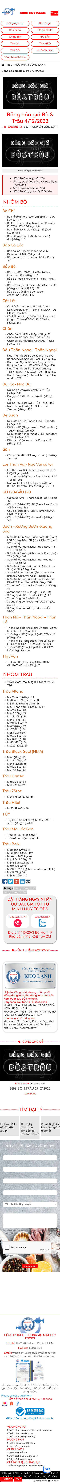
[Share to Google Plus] (16, 881)
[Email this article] (28, 881)
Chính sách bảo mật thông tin (23, 1456)
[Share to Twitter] (10, 881)
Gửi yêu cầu (30, 1266)
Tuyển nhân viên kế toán (20, 1433)
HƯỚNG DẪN (15, 1439)
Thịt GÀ (15, 43)
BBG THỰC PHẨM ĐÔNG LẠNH (26, 65)
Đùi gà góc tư (15, 23)
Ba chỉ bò (15, 30)
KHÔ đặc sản (45, 50)
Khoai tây (15, 37)
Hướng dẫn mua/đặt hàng (21, 1443)
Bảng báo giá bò (25, 888)
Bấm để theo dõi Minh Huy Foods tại (30, 1399)
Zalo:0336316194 (42, 917)
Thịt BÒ (15, 50)
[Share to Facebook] (5, 881)
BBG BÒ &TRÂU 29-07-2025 (30, 1088)
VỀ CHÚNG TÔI (16, 1426)
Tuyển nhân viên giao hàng (21, 1436)
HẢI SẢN (45, 37)
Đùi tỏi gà (45, 23)
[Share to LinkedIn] (22, 881)
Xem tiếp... (30, 1093)
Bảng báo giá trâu (15, 892)
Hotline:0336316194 (18, 917)
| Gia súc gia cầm (40, 1473)
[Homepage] (3, 65)
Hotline (6, 1479)
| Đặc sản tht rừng (32, 1476)
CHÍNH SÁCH (15, 1449)
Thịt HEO (45, 43)
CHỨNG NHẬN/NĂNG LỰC (23, 1462)
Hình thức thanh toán (19, 1446)
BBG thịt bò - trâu (37, 1084)
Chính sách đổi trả (17, 1453)
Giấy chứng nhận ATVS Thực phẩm (25, 1466)
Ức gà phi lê (45, 30)
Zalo (18, 1479)
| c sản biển (25, 1473)
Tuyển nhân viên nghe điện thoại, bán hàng (30, 1430)
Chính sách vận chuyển (20, 1459)
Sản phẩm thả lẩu (15, 57)
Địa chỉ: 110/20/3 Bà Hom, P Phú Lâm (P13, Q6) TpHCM (30, 934)
